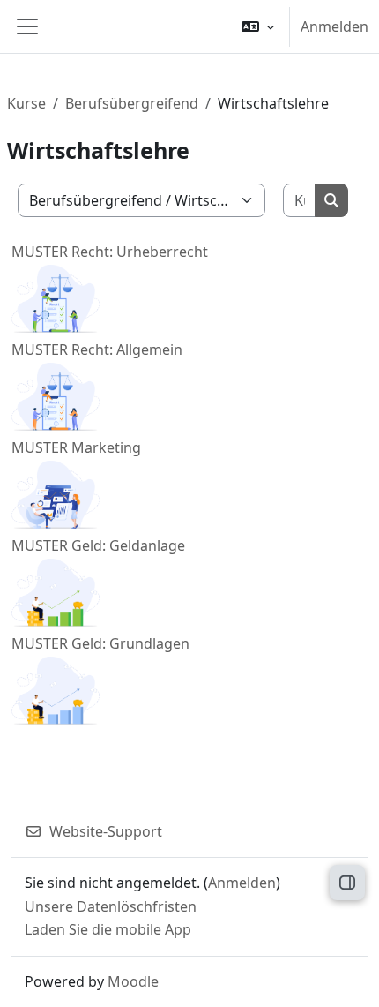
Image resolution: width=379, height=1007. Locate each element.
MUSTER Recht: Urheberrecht (109, 251)
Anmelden (334, 26)
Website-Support (105, 831)
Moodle (133, 981)
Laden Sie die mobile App (108, 929)
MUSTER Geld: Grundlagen (100, 643)
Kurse (26, 103)
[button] (258, 26)
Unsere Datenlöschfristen (111, 906)
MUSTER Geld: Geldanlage (98, 545)
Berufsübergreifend (131, 103)
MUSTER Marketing (76, 447)
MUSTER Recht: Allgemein (96, 349)
